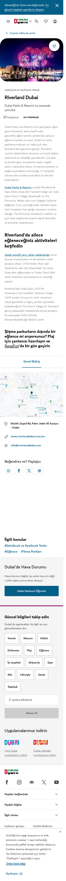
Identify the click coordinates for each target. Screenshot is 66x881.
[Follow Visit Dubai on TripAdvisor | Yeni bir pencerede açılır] (32, 782)
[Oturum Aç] (55, 21)
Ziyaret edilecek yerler (23, 33)
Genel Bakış (31, 361)
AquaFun (12, 346)
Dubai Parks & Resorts (18, 187)
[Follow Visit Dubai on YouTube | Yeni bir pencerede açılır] (56, 782)
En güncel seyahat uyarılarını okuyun (27, 7)
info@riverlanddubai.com (26, 445)
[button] (14, 874)
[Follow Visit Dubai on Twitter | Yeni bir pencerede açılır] (44, 782)
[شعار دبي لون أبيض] (16, 772)
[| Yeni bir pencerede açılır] (19, 782)
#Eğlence (11, 551)
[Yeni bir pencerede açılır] (9, 471)
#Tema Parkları (31, 551)
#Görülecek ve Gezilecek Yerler (26, 546)
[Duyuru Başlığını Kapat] (57, 5)
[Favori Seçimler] (46, 21)
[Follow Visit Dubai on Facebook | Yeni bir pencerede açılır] (7, 782)
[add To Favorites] (54, 45)
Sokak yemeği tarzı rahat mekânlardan (27, 254)
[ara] (36, 21)
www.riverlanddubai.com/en (28, 436)
